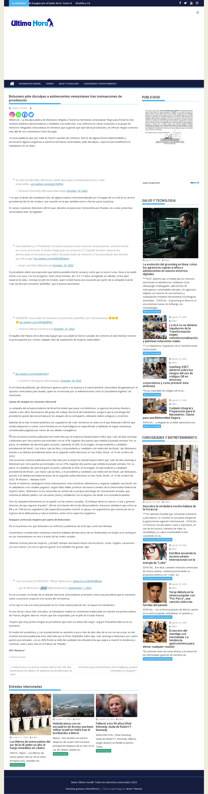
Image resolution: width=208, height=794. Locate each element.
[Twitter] (31, 114)
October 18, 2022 (77, 191)
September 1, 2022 (79, 588)
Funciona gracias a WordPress (82, 788)
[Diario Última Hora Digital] (12, 83)
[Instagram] (12, 114)
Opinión (50, 84)
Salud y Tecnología (69, 84)
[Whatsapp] (18, 114)
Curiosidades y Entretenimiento (100, 84)
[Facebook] (25, 114)
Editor (35, 737)
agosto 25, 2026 (152, 260)
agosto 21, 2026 (179, 400)
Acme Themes (134, 788)
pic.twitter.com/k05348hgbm (51, 258)
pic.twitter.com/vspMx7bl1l (31, 374)
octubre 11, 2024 (20, 737)
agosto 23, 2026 (179, 359)
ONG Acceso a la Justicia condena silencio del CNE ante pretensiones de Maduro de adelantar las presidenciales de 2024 (41, 671)
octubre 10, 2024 (106, 719)
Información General (30, 84)
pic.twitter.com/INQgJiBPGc (35, 322)
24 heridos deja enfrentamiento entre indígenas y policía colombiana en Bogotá (107, 669)
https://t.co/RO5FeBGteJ (87, 581)
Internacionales (19, 657)
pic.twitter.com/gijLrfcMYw (47, 184)
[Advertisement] (104, 55)
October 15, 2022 (64, 329)
